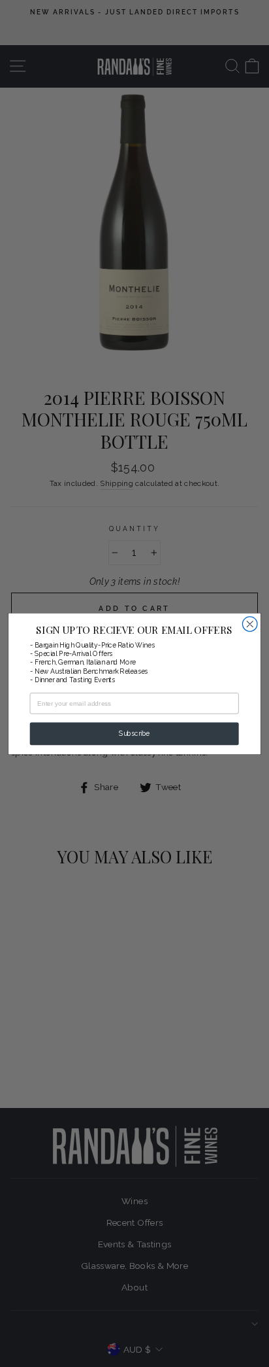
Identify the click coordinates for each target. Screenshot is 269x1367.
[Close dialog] (249, 623)
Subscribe (134, 733)
